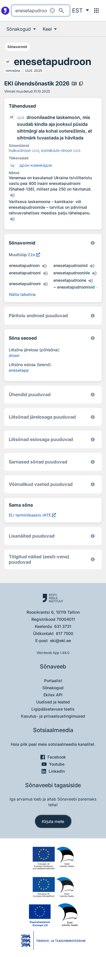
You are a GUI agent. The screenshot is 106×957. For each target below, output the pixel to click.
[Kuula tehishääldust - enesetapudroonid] (92, 266)
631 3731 (62, 626)
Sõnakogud (53, 687)
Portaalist (53, 680)
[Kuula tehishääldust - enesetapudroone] (90, 280)
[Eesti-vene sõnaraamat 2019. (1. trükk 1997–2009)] (92, 559)
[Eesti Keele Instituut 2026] (92, 394)
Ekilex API (53, 694)
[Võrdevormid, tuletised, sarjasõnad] (92, 338)
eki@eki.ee (60, 640)
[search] (41, 10)
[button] (80, 10)
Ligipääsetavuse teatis (53, 709)
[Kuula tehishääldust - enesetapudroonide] (94, 273)
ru (12, 165)
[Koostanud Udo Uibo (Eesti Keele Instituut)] (92, 315)
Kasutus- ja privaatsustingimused (53, 716)
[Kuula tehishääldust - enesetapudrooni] (45, 273)
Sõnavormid (17, 47)
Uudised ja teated (53, 701)
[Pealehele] (5, 10)
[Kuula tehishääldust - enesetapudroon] (44, 266)
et (7, 61)
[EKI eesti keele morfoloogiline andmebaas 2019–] (92, 243)
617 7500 (64, 633)
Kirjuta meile (53, 821)
